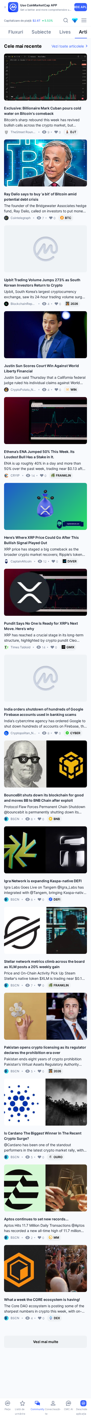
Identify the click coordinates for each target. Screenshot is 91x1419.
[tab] (15, 33)
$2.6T (36, 20)
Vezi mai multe (45, 1341)
